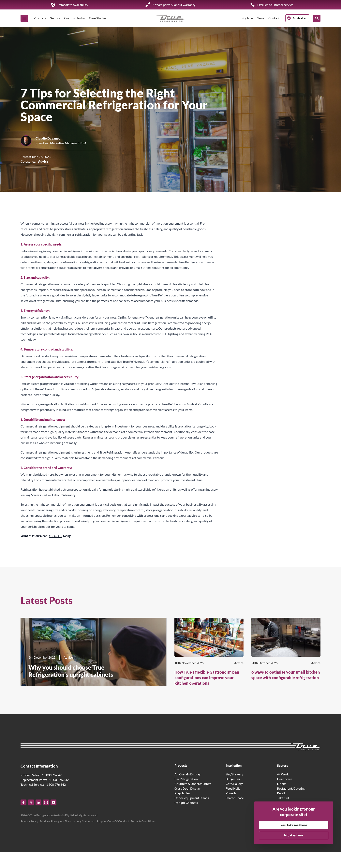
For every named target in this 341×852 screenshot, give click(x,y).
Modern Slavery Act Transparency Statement (67, 821)
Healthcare (284, 779)
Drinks (281, 783)
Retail (281, 793)
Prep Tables (182, 793)
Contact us (55, 536)
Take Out (283, 798)
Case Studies (97, 18)
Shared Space (235, 798)
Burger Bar (233, 779)
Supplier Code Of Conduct (112, 821)
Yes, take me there (293, 825)
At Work (283, 774)
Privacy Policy (29, 821)
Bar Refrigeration (186, 779)
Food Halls (233, 788)
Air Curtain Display (187, 774)
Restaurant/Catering (291, 788)
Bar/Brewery (234, 774)
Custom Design (74, 18)
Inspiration (234, 765)
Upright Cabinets (186, 802)
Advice (43, 161)
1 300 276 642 (52, 775)
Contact (273, 18)
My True (247, 18)
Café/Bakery (234, 783)
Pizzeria (231, 793)
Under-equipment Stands (191, 798)
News (260, 18)
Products (40, 18)
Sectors (55, 18)
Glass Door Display (187, 788)
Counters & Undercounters (192, 783)
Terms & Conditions (143, 821)
